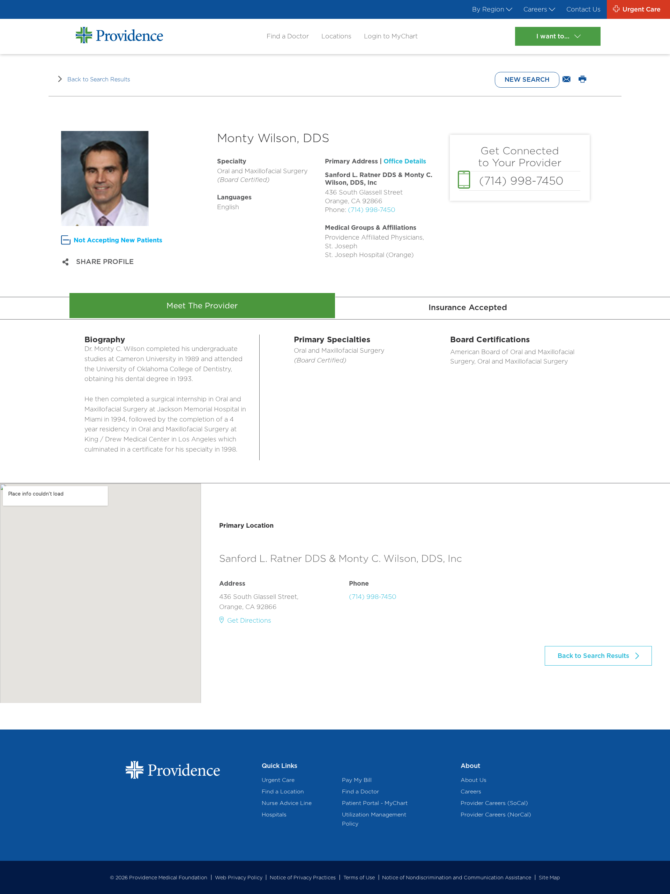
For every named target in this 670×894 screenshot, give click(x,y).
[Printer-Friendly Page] (582, 79)
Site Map (549, 877)
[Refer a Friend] (566, 79)
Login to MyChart (391, 36)
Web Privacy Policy (238, 877)
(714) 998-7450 (371, 209)
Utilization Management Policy (374, 819)
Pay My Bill (357, 780)
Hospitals (274, 814)
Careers (535, 9)
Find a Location (283, 791)
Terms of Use (359, 877)
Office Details (405, 161)
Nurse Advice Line (287, 803)
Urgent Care (278, 780)
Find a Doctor (288, 36)
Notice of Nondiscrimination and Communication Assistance (456, 877)
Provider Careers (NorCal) (496, 814)
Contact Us (583, 9)
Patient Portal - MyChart (375, 803)
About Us (473, 780)
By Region (488, 9)
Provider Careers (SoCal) (494, 803)
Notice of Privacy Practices (303, 877)
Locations (336, 36)
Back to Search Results (98, 79)
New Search (527, 79)
